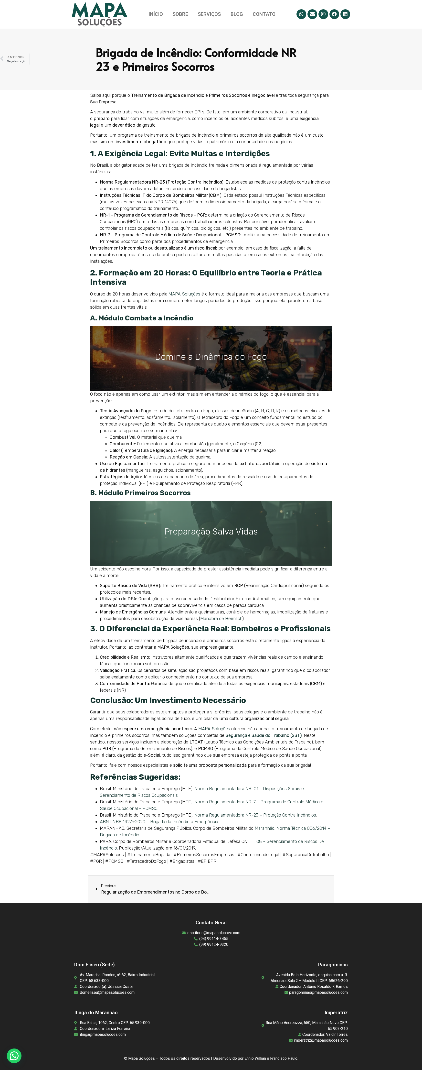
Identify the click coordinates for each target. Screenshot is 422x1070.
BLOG (237, 14)
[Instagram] (323, 14)
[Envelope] (312, 14)
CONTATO (264, 14)
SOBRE (180, 14)
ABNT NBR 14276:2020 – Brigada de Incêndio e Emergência (159, 821)
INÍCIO (155, 14)
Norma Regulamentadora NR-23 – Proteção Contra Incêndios (255, 815)
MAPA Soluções (184, 294)
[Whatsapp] (301, 14)
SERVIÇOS (209, 14)
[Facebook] (334, 14)
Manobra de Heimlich (221, 618)
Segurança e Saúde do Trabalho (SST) (264, 735)
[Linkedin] (345, 14)
